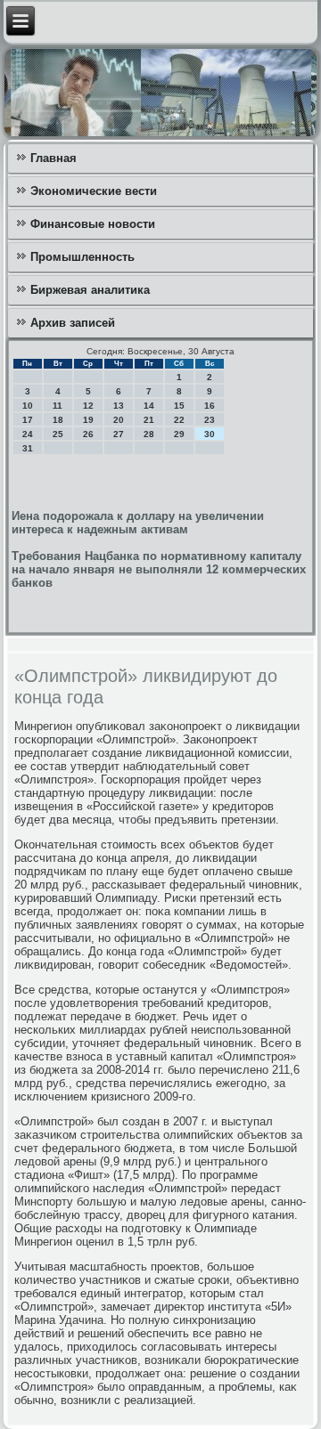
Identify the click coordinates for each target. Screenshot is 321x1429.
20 (118, 420)
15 (179, 405)
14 (149, 405)
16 (209, 405)
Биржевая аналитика (90, 289)
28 (149, 434)
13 (118, 405)
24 (27, 434)
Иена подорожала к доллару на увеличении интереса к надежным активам (138, 522)
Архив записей (72, 322)
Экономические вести (93, 191)
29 (179, 434)
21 (149, 420)
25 (58, 434)
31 (27, 448)
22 (179, 420)
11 (57, 405)
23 (209, 420)
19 (88, 420)
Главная (53, 158)
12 (88, 405)
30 (209, 434)
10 (27, 405)
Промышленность (82, 257)
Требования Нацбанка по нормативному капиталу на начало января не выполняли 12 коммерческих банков (159, 569)
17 (27, 420)
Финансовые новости (92, 224)
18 (58, 420)
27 (118, 434)
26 (88, 434)
